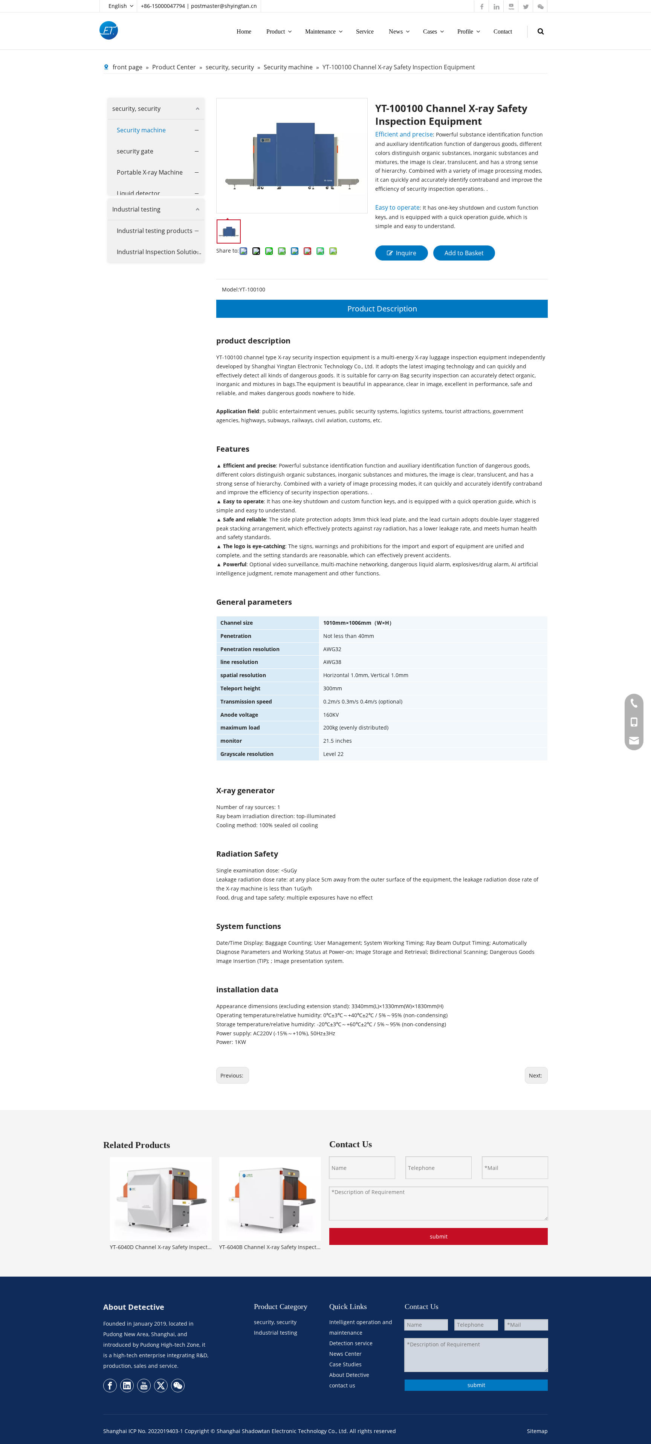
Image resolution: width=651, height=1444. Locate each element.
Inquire (406, 253)
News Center (345, 1353)
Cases (430, 31)
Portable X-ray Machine (150, 172)
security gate (135, 151)
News (396, 31)
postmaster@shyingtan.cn (224, 5)
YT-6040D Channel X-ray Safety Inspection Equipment (158, 1247)
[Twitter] (161, 1385)
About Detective (349, 1374)
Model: (230, 289)
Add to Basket (464, 253)
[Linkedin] (127, 1385)
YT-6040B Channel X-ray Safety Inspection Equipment (267, 1247)
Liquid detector (138, 193)
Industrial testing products (155, 231)
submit (439, 1236)
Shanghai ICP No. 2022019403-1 (143, 1431)
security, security (136, 108)
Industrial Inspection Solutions (160, 252)
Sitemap (537, 1431)
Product (275, 31)
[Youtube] (144, 1385)
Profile (465, 31)
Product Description (382, 309)
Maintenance (320, 31)
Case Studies (345, 1364)
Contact (503, 31)
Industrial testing (136, 209)
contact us (342, 1385)
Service (365, 31)
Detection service (351, 1343)
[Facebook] (110, 1385)
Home (244, 31)
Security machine (141, 130)
